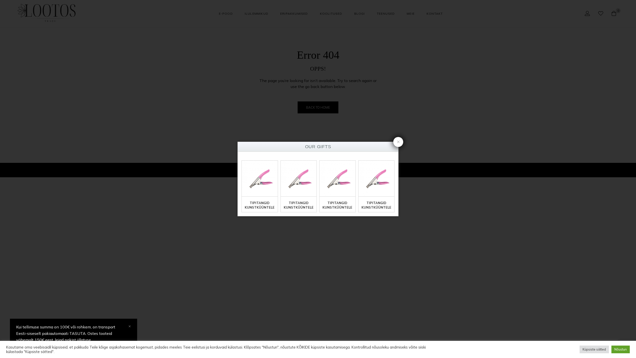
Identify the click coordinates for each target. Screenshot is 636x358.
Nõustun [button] (620, 349)
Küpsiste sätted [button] (594, 349)
